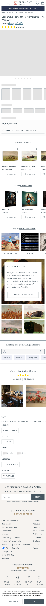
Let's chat (5, 558)
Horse (5, 430)
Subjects (10, 12)
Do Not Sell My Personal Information (15, 544)
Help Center (6, 524)
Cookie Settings (24, 595)
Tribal (14, 430)
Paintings (10, 476)
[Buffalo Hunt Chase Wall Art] (34, 312)
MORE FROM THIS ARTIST (23, 295)
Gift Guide (37, 537)
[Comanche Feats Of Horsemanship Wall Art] (11, 326)
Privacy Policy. (36, 501)
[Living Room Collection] (32, 357)
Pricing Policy (6, 551)
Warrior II (5, 209)
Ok (34, 601)
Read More (25, 287)
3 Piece (10, 453)
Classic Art (7, 442)
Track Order (6, 531)
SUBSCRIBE (37, 497)
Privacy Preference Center (11, 541)
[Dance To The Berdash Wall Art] (11, 312)
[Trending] (19, 357)
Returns (4, 534)
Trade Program (39, 531)
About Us (36, 524)
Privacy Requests (12, 548)
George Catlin (15, 23)
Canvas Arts (26, 185)
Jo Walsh (5, 212)
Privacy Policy (37, 595)
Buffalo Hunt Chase (28, 166)
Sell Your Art (37, 534)
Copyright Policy (7, 555)
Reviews (36, 548)
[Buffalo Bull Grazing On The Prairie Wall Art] (34, 326)
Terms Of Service (27, 501)
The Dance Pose (27, 209)
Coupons (36, 544)
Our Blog (36, 527)
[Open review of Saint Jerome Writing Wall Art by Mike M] (12, 396)
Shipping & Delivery (9, 527)
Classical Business (10, 464)
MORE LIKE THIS (11, 174)
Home (3, 12)
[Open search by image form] (4, 351)
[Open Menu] (3, 3)
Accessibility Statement (10, 537)
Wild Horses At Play (9, 166)
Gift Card (36, 541)
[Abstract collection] (6, 357)
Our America (19, 12)
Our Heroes (29, 253)
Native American (30, 12)
